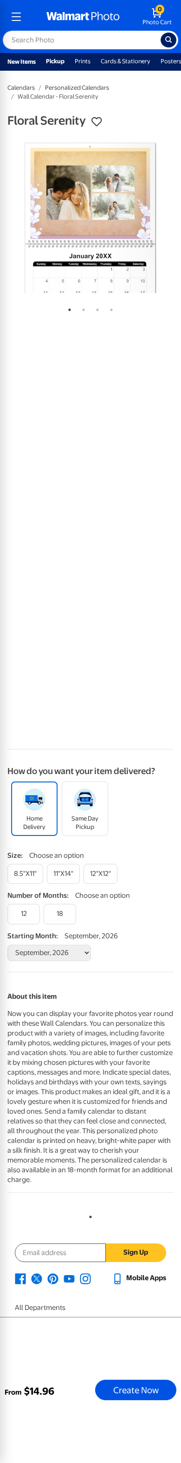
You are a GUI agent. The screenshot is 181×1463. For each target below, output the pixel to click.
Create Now (136, 1390)
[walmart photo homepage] (83, 17)
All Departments (40, 1307)
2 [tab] (81, 308)
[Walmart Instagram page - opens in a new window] (85, 1278)
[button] (96, 122)
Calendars (21, 87)
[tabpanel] (90, 217)
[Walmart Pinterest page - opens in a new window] (52, 1278)
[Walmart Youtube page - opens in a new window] (69, 1278)
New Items (21, 61)
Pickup (55, 61)
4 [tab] (109, 308)
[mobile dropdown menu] (16, 17)
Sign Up (135, 1252)
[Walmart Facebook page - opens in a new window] (20, 1278)
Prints (82, 61)
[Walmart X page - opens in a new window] (36, 1278)
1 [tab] (67, 308)
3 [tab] (95, 308)
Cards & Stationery (125, 61)
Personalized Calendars (77, 87)
